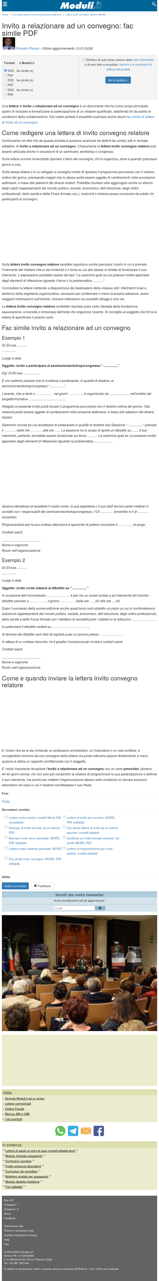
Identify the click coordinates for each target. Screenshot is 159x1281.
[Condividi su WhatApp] (60, 1135)
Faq (6, 1244)
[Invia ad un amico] (86, 1135)
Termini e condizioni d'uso (19, 1230)
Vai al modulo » (118, 80)
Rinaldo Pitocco (27, 48)
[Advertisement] (79, 233)
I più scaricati (13, 1119)
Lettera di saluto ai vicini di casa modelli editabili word (40, 1151)
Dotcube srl (26, 1252)
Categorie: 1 (11, 1204)
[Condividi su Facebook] (99, 1135)
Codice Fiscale (14, 1109)
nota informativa (143, 60)
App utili (8, 1200)
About (7, 1214)
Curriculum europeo (18, 1161)
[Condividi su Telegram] (73, 1135)
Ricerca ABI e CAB (17, 1114)
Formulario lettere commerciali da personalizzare (36, 14)
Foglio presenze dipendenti (23, 1166)
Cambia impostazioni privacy (20, 1235)
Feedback (44, 886)
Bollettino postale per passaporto (26, 1176)
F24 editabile (13, 1187)
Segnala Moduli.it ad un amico (25, 1098)
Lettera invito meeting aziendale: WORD (35, 849)
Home (5, 14)
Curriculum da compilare (21, 1171)
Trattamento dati (13, 1226)
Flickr (6, 801)
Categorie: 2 (11, 1209)
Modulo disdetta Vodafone (22, 1182)
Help (6, 1239)
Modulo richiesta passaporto (23, 1156)
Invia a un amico (15, 886)
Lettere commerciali (18, 1103)
